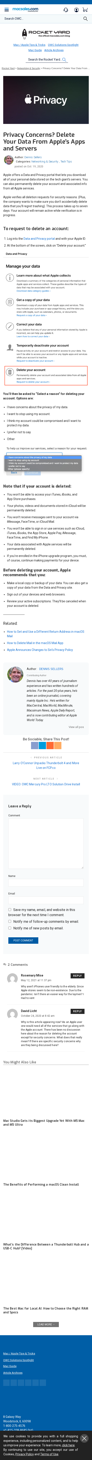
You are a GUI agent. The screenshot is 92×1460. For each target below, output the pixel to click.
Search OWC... (13, 18)
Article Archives (54, 50)
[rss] (67, 727)
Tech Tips (66, 161)
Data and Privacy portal (39, 238)
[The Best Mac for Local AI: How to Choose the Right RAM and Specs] (46, 1280)
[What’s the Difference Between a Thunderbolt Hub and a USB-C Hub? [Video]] (46, 1216)
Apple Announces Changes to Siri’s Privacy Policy (40, 650)
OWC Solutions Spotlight (63, 44)
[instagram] (50, 727)
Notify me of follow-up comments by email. (46, 922)
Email (11, 893)
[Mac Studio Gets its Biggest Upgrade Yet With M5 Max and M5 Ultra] (46, 1092)
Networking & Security (44, 161)
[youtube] (61, 727)
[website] (28, 727)
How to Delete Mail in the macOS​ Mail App (35, 643)
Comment (14, 815)
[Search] (85, 20)
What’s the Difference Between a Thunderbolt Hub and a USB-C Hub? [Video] (46, 1246)
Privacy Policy (24, 1454)
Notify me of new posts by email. (38, 928)
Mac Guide (35, 50)
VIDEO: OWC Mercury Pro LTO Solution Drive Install (46, 784)
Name (11, 876)
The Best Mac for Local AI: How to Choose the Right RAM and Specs (45, 1310)
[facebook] (33, 727)
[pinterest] (44, 727)
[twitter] (39, 727)
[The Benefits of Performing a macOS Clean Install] (46, 1156)
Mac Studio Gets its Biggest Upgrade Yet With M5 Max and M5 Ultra (44, 1123)
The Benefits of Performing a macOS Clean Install (41, 1185)
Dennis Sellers (33, 157)
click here (68, 1445)
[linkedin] (56, 727)
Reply (77, 975)
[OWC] (46, 34)
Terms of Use (49, 1454)
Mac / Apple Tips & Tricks (29, 44)
